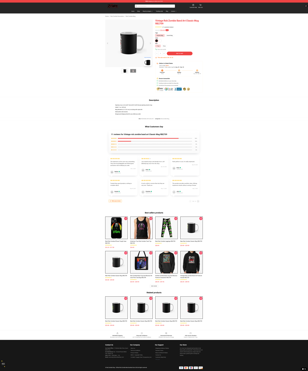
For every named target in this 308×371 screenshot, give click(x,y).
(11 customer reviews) (167, 27)
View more (154, 286)
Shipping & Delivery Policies (162, 348)
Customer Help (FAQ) (160, 357)
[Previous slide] (107, 43)
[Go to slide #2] (133, 71)
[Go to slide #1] (125, 71)
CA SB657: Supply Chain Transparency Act (141, 357)
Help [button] (305, 369)
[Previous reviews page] (190, 201)
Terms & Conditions (135, 350)
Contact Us (158, 355)
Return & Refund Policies (161, 352)
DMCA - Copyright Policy (137, 355)
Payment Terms (159, 350)
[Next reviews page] (198, 201)
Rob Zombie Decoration (117, 16)
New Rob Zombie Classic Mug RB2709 (191, 241)
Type (156, 33)
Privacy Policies (134, 352)
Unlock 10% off (3, 364)
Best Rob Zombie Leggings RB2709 (165, 241)
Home (107, 16)
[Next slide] (150, 43)
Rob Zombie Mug (130, 16)
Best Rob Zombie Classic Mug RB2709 (116, 321)
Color (156, 38)
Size (156, 43)
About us (133, 348)
